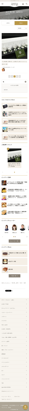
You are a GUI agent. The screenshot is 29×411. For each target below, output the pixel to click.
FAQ (9, 407)
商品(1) (21, 23)
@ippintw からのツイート (8, 391)
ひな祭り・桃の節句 (6, 329)
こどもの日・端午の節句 (7, 333)
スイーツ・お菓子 (5, 341)
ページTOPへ (14, 287)
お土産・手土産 (5, 304)
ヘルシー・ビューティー (7, 312)
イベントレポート (5, 362)
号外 (3, 383)
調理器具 (3, 354)
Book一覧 (17, 396)
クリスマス (4, 320)
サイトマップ (4, 407)
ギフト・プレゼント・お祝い (8, 300)
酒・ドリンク (4, 345)
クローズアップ (5, 366)
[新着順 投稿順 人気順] (22, 28)
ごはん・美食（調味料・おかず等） (9, 337)
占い (3, 370)
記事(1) (8, 23)
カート (23, 3)
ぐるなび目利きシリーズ (14, 405)
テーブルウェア (5, 358)
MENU (2, 3)
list (12, 290)
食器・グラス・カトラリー (7, 349)
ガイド (3, 374)
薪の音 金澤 (4, 64)
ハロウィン (4, 316)
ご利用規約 (22, 405)
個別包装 (6, 89)
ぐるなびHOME (5, 405)
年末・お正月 (4, 324)
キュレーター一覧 (5, 396)
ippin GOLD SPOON (6, 387)
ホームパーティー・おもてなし (8, 308)
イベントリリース (5, 379)
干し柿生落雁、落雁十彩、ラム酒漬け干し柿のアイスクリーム (14, 61)
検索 (26, 3)
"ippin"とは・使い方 (6, 399)
